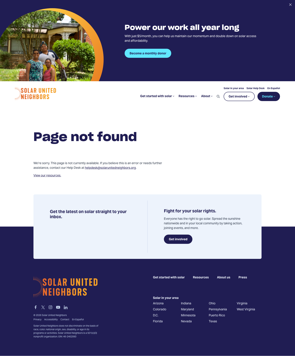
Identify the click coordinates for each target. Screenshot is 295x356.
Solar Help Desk (256, 88)
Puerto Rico (217, 315)
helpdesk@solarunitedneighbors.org (110, 168)
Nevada (186, 321)
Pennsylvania (218, 309)
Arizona (158, 303)
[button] (218, 96)
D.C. (155, 315)
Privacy (37, 319)
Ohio (212, 303)
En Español (273, 88)
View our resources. (47, 175)
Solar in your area (234, 88)
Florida (158, 321)
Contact (64, 319)
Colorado (159, 309)
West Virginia (246, 309)
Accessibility (51, 319)
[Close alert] (290, 4)
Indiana (186, 303)
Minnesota (188, 315)
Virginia (242, 303)
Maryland (187, 309)
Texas (213, 321)
